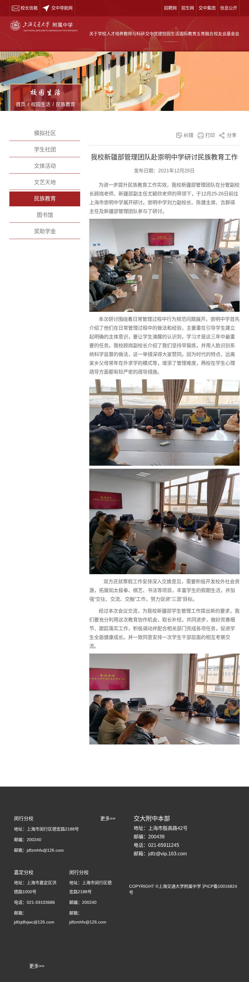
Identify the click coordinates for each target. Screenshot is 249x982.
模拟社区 (45, 133)
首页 (21, 104)
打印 (210, 135)
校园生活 (40, 104)
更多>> (36, 966)
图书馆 (45, 215)
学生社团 (45, 150)
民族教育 (65, 104)
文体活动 (45, 166)
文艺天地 (45, 182)
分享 (232, 135)
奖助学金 (45, 231)
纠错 (188, 135)
